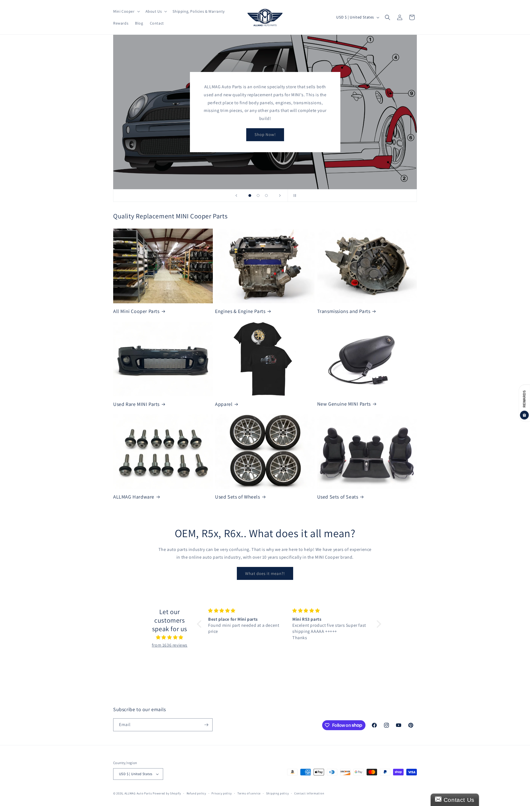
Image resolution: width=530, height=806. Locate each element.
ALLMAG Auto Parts (138, 793)
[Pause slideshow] (294, 195)
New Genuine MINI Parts (344, 404)
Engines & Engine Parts (240, 311)
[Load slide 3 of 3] (266, 195)
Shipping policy (277, 793)
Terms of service (249, 793)
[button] (126, 11)
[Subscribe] (206, 724)
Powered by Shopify (167, 793)
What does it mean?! (265, 573)
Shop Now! (265, 134)
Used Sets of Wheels (237, 497)
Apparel (223, 404)
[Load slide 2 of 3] (258, 195)
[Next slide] (280, 195)
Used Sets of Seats (337, 497)
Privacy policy (221, 793)
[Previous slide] (236, 195)
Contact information (309, 793)
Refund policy (196, 793)
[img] (170, 637)
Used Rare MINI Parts (136, 404)
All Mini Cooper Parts (136, 311)
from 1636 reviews (169, 645)
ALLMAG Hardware (133, 497)
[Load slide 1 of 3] (250, 195)
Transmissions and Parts (343, 311)
